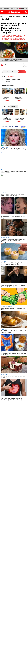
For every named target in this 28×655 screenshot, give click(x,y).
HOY (1, 8)
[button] (2, 12)
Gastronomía (11, 76)
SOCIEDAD (24, 16)
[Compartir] (24, 64)
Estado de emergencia (16, 8)
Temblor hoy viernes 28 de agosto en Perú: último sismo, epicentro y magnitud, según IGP (14, 36)
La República (7, 64)
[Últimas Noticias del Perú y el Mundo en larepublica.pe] (14, 12)
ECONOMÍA (18, 16)
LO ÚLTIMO (3, 16)
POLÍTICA (8, 16)
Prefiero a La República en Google (13, 80)
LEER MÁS (7, 100)
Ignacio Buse (6, 8)
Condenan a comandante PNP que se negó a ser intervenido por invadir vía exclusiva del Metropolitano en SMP (14, 39)
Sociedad (5, 19)
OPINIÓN (13, 16)
